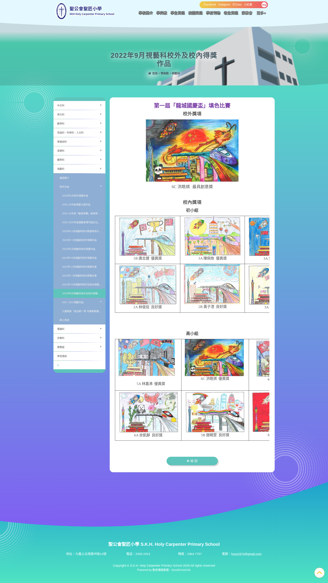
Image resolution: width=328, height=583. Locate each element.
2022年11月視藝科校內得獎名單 (79, 275)
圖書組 (79, 346)
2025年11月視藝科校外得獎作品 (79, 240)
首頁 (155, 73)
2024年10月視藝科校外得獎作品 (79, 257)
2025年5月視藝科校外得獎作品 (78, 248)
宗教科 (79, 337)
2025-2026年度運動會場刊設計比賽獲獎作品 (83, 222)
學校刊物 (213, 13)
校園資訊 (195, 13)
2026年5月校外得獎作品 (75, 195)
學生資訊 (178, 13)
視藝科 (80, 168)
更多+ (261, 13)
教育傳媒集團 (160, 569)
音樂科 (79, 150)
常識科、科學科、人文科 (79, 132)
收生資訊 (231, 13)
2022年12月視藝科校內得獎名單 (79, 266)
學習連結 (62, 356)
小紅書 (248, 4)
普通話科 (79, 141)
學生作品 (81, 186)
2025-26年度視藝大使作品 (76, 204)
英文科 (79, 114)
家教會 (247, 13)
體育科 (79, 159)
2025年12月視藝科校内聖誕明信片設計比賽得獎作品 (83, 231)
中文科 (79, 105)
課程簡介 (64, 177)
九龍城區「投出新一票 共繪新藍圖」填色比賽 (83, 311)
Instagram (224, 4)
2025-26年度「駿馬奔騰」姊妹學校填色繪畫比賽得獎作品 (83, 213)
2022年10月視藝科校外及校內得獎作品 (83, 284)
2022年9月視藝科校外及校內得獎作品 (82, 293)
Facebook (210, 4)
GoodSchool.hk (181, 569)
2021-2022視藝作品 (82, 301)
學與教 (161, 13)
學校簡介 (146, 13)
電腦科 (79, 328)
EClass (237, 4)
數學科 (79, 123)
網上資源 (64, 320)
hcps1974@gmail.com (246, 554)
